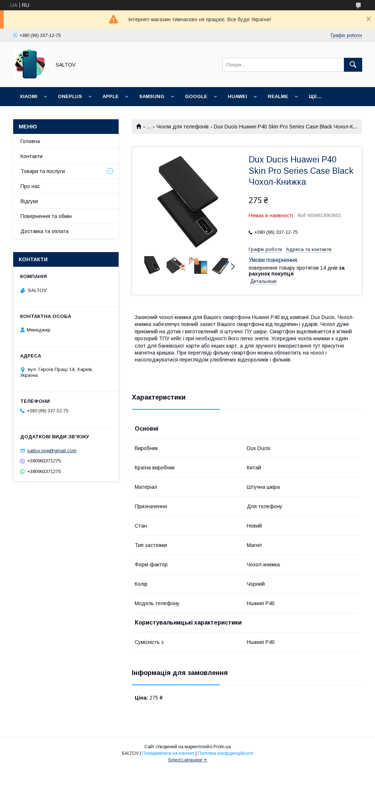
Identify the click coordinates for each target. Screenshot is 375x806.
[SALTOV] (30, 77)
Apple (111, 96)
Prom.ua (222, 746)
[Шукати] (353, 65)
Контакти (31, 156)
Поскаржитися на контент (168, 753)
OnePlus (70, 96)
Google (196, 96)
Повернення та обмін (46, 216)
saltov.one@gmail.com (52, 450)
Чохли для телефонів (182, 127)
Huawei (237, 96)
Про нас (30, 186)
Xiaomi (28, 96)
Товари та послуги (43, 171)
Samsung (151, 96)
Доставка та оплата (44, 231)
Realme (278, 96)
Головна (30, 141)
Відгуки (29, 201)
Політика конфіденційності (225, 753)
